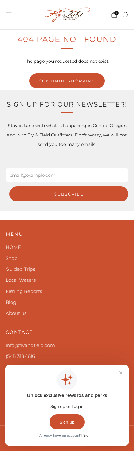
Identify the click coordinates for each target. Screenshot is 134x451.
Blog (11, 302)
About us (16, 313)
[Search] (125, 15)
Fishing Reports (24, 291)
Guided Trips (20, 269)
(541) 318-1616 (20, 356)
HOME (13, 247)
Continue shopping (67, 80)
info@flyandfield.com (30, 345)
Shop (11, 258)
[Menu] (9, 15)
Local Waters (21, 280)
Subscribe (69, 193)
